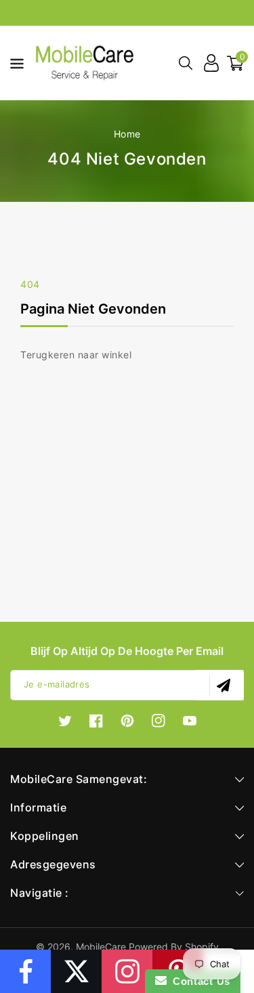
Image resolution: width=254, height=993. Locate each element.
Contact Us (198, 981)
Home (127, 134)
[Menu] (12, 63)
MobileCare (101, 946)
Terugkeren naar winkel (75, 354)
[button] (12, 62)
